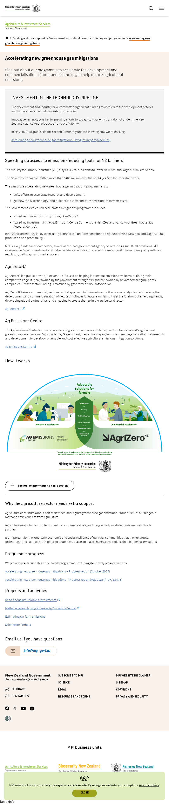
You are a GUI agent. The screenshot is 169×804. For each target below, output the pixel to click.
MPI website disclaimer (133, 675)
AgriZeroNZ (13, 309)
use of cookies (149, 785)
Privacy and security (132, 696)
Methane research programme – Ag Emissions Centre (40, 608)
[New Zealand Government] (31, 678)
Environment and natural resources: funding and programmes (87, 38)
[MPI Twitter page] (14, 709)
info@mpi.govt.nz (37, 651)
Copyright (123, 689)
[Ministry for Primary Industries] (22, 9)
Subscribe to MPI (70, 675)
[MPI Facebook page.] (7, 709)
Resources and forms (74, 696)
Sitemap (122, 682)
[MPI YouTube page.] (23, 709)
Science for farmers (18, 625)
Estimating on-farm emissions (25, 616)
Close (85, 793)
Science (64, 682)
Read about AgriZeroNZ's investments (31, 600)
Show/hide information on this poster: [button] (43, 486)
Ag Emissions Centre (19, 346)
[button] (8, 719)
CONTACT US (20, 696)
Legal (62, 689)
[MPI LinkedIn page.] (32, 709)
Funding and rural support (29, 38)
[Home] (7, 38)
